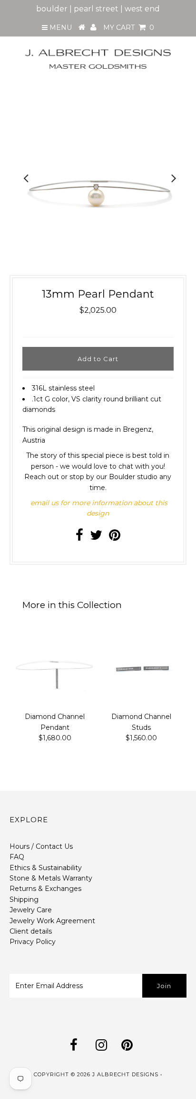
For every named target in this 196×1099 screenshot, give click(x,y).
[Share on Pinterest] (114, 537)
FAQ (17, 857)
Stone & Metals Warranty (51, 878)
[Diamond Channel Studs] (141, 667)
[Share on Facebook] (79, 537)
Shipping (24, 899)
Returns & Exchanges (45, 888)
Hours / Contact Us (41, 846)
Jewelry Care (31, 910)
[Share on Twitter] (96, 537)
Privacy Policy (33, 941)
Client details (31, 931)
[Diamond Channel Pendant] (55, 667)
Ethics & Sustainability (46, 867)
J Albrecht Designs (125, 1074)
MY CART (128, 27)
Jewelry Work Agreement (52, 921)
